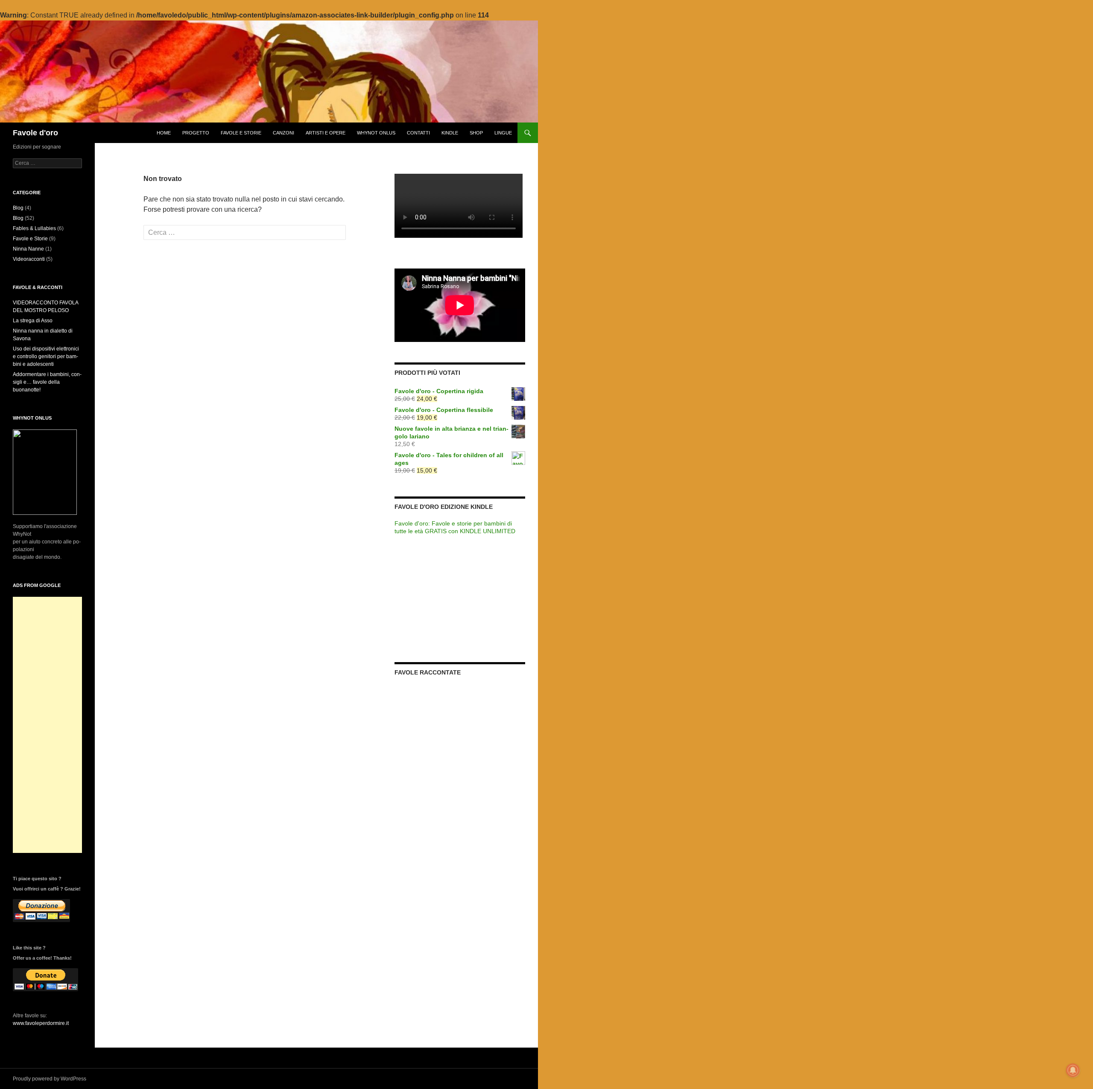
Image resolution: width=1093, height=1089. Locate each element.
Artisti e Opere (325, 132)
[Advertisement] (47, 725)
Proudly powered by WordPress (49, 1079)
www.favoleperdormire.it (41, 1023)
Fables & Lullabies (34, 228)
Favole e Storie (241, 132)
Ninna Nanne (28, 249)
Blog (18, 208)
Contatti (418, 132)
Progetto (195, 132)
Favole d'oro (35, 132)
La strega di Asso (33, 321)
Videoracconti (29, 259)
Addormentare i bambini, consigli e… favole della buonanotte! (47, 382)
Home (164, 132)
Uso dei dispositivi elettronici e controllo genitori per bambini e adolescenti (46, 356)
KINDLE (449, 132)
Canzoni (283, 132)
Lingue (503, 132)
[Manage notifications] (1073, 1070)
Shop (476, 132)
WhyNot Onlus (376, 132)
